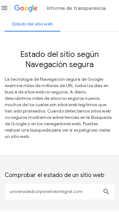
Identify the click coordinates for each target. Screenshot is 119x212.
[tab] (32, 23)
